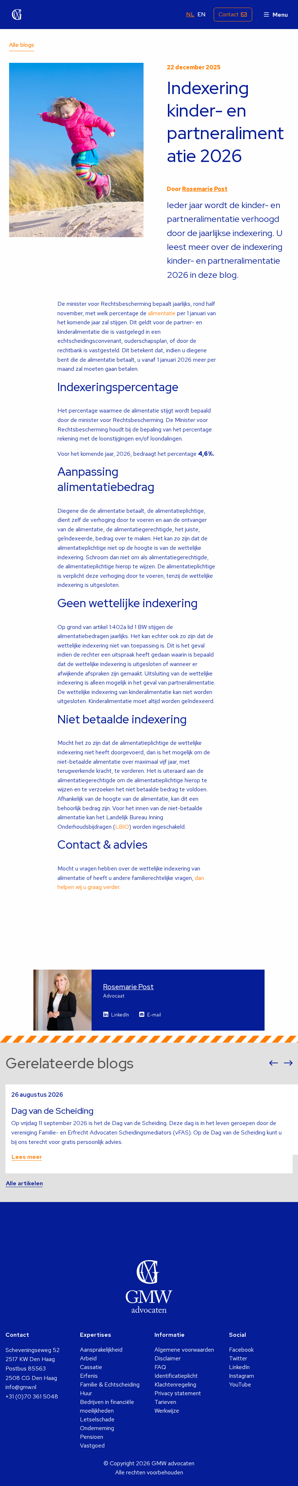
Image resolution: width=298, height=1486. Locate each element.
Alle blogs (21, 45)
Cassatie (91, 1367)
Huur (86, 1393)
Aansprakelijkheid (101, 1349)
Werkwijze (166, 1410)
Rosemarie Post (204, 189)
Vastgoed (92, 1445)
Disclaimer (167, 1358)
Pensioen (91, 1437)
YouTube (240, 1384)
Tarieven (165, 1402)
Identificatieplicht (176, 1376)
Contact (228, 14)
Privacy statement (177, 1393)
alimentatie (161, 313)
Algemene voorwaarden (184, 1349)
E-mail (154, 1015)
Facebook (241, 1349)
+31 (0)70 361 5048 (31, 1396)
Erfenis (89, 1376)
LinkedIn (120, 1015)
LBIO (122, 827)
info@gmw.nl (20, 1387)
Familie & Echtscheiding (110, 1384)
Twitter (238, 1358)
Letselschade (97, 1419)
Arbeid (88, 1358)
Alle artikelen (24, 1183)
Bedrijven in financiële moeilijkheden (107, 1406)
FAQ (160, 1367)
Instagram (241, 1376)
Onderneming (97, 1428)
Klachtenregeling (175, 1384)
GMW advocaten (17, 14)
